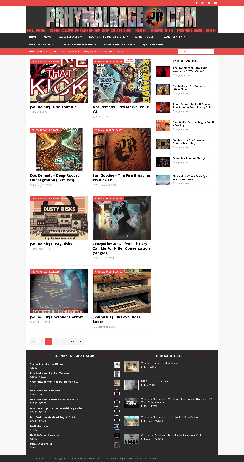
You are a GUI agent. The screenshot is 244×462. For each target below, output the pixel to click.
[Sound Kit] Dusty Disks (51, 243)
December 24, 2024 (106, 185)
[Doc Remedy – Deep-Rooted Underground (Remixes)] (59, 149)
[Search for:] (196, 51)
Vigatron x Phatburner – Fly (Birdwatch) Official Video (169, 417)
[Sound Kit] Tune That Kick (54, 106)
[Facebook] (196, 3)
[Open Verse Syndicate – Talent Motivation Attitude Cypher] (131, 439)
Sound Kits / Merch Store (107, 37)
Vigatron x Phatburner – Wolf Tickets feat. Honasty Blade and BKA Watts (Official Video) (176, 400)
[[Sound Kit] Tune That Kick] (59, 81)
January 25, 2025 (42, 185)
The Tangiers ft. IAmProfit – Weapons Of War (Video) (191, 69)
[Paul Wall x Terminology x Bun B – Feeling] (163, 125)
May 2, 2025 (102, 116)
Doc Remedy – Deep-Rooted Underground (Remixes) (55, 177)
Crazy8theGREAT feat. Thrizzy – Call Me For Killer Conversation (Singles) (121, 248)
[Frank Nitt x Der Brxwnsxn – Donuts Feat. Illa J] (163, 144)
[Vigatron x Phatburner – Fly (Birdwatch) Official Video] (131, 421)
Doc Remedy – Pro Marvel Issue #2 (121, 109)
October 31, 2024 (105, 258)
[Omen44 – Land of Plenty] (163, 162)
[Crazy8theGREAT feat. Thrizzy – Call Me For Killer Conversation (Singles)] (122, 218)
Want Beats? (173, 37)
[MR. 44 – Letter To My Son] (131, 385)
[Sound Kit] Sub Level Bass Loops (116, 319)
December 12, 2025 (153, 421)
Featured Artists (41, 44)
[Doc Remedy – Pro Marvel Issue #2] (122, 81)
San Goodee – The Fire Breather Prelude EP (122, 177)
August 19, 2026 (183, 75)
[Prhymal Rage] (122, 31)
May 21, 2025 (40, 112)
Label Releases (69, 37)
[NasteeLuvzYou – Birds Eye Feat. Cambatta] (163, 180)
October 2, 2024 (41, 322)
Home (33, 37)
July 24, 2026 (150, 367)
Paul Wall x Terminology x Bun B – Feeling (193, 123)
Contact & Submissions (77, 44)
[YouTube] (215, 3)
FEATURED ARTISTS (184, 61)
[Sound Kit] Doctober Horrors (57, 317)
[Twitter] (209, 3)
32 (72, 341)
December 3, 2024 (42, 248)
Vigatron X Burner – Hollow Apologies (161, 363)
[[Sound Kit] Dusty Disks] (59, 218)
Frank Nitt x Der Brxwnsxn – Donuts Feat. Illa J (190, 141)
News (47, 37)
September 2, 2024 (106, 326)
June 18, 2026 (150, 385)
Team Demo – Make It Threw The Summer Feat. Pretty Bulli (192, 105)
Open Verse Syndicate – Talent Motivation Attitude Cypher (172, 435)
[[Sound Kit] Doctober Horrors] (59, 291)
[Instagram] (203, 3)
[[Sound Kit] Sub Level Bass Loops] (122, 291)
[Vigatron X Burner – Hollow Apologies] (131, 366)
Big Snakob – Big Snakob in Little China (190, 87)
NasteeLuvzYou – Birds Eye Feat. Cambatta (190, 177)
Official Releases (169, 356)
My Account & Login (118, 44)
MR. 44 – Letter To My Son (155, 381)
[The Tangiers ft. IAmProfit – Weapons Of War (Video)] (163, 71)
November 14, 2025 (153, 439)
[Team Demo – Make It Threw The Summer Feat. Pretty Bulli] (163, 107)
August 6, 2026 (182, 93)
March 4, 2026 (150, 406)
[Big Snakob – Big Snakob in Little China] (163, 89)
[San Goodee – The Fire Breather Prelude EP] (122, 149)
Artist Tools (144, 37)
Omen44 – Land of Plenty (189, 158)
